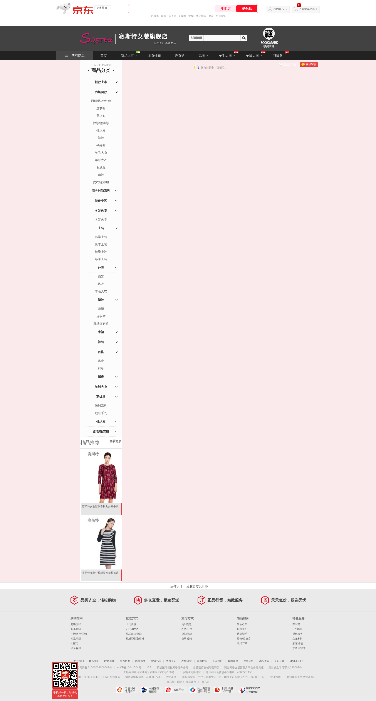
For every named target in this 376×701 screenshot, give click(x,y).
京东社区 (217, 661)
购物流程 (75, 624)
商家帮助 (140, 661)
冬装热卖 (101, 210)
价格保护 (242, 629)
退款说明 (242, 633)
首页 (103, 55)
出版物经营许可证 (190, 672)
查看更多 (115, 441)
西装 (101, 276)
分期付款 (186, 633)
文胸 (191, 16)
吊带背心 (221, 16)
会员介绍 (75, 629)
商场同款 (101, 92)
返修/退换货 (244, 638)
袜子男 (172, 16)
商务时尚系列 (101, 190)
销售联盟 (202, 661)
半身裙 (101, 145)
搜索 (244, 37)
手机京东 (171, 661)
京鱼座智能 (299, 648)
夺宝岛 (296, 624)
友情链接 (186, 661)
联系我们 (94, 661)
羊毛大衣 (227, 55)
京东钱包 (191, 681)
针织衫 (101, 130)
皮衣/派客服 (101, 182)
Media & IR (296, 661)
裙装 (101, 299)
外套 (101, 267)
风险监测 (233, 661)
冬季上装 (101, 259)
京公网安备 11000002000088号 (93, 667)
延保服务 (297, 633)
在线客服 (311, 64)
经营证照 (171, 677)
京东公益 (279, 661)
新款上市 (101, 82)
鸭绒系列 (101, 405)
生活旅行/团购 (78, 633)
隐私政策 (264, 661)
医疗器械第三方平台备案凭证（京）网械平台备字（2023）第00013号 (223, 677)
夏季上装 (101, 244)
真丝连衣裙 (101, 323)
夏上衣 (101, 115)
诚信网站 (176, 689)
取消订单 (242, 643)
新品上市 (129, 55)
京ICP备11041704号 (129, 667)
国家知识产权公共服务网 (249, 689)
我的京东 (279, 8)
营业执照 (275, 677)
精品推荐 (89, 442)
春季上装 (101, 237)
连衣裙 (181, 55)
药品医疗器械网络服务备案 (172, 667)
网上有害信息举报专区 (200, 689)
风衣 (203, 55)
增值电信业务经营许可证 (301, 677)
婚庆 (101, 376)
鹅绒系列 (101, 413)
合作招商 (125, 661)
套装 (101, 174)
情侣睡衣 (201, 16)
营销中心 (156, 661)
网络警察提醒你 (151, 689)
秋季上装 (101, 251)
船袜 (211, 16)
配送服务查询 (134, 633)
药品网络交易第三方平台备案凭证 (244, 667)
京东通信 (297, 643)
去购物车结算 (307, 8)
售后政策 (242, 624)
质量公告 (248, 661)
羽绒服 (278, 55)
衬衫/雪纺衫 (101, 123)
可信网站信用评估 (127, 689)
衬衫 (101, 368)
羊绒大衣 (254, 55)
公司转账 (186, 638)
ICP (149, 667)
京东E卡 (297, 638)
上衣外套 (154, 55)
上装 (101, 228)
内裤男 (155, 16)
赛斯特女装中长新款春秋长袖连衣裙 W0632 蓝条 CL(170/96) (100, 574)
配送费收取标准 (135, 638)
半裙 (101, 332)
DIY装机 (297, 629)
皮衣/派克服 (101, 431)
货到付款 (186, 624)
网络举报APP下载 (224, 689)
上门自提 (131, 624)
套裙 (101, 308)
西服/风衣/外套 (101, 101)
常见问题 (75, 638)
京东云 (206, 681)
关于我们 (78, 661)
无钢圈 (182, 16)
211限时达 (132, 629)
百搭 (101, 352)
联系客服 (75, 648)
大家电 (74, 643)
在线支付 (186, 629)
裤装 (101, 138)
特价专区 (101, 200)
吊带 (101, 361)
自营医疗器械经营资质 (206, 667)
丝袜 (163, 16)
